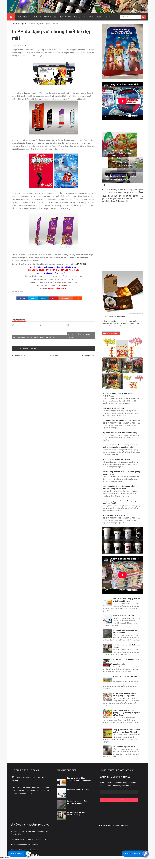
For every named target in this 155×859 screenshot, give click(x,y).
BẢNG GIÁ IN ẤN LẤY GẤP (113, 408)
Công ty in (117, 189)
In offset (112, 195)
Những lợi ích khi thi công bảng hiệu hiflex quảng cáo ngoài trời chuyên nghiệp (126, 661)
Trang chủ (54, 356)
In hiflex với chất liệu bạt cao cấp (116, 459)
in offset (109, 826)
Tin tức (121, 201)
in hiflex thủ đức (4, 857)
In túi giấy (111, 201)
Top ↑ (127, 826)
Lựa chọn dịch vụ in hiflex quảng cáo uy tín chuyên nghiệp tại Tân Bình (126, 712)
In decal (119, 193)
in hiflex (102, 826)
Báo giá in (106, 189)
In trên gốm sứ (113, 199)
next (105, 185)
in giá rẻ (128, 193)
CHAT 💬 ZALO (16, 854)
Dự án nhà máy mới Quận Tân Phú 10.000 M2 (121, 420)
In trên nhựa (127, 198)
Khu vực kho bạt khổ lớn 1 (114, 515)
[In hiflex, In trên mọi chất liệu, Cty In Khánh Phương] (31, 781)
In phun (23, 45)
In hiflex (138, 192)
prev (103, 185)
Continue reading (110, 333)
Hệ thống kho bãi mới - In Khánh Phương (120, 433)
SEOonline (35, 855)
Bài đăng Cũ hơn (88, 356)
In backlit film (109, 193)
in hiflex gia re (118, 826)
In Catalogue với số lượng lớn (113, 316)
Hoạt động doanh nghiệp (133, 189)
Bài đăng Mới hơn (19, 356)
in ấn (54, 49)
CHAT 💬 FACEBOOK (132, 854)
